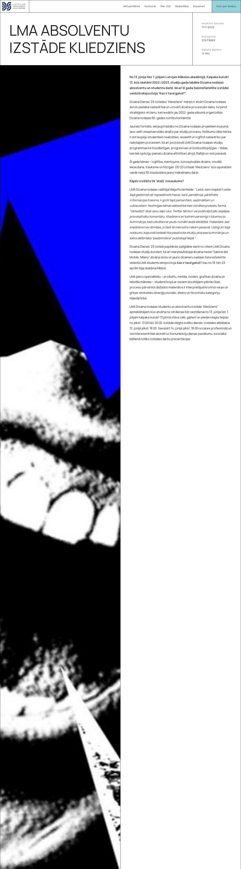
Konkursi (150, 6)
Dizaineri (199, 6)
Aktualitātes (131, 6)
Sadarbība (182, 6)
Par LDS (166, 6)
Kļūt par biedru (226, 6)
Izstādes (208, 40)
